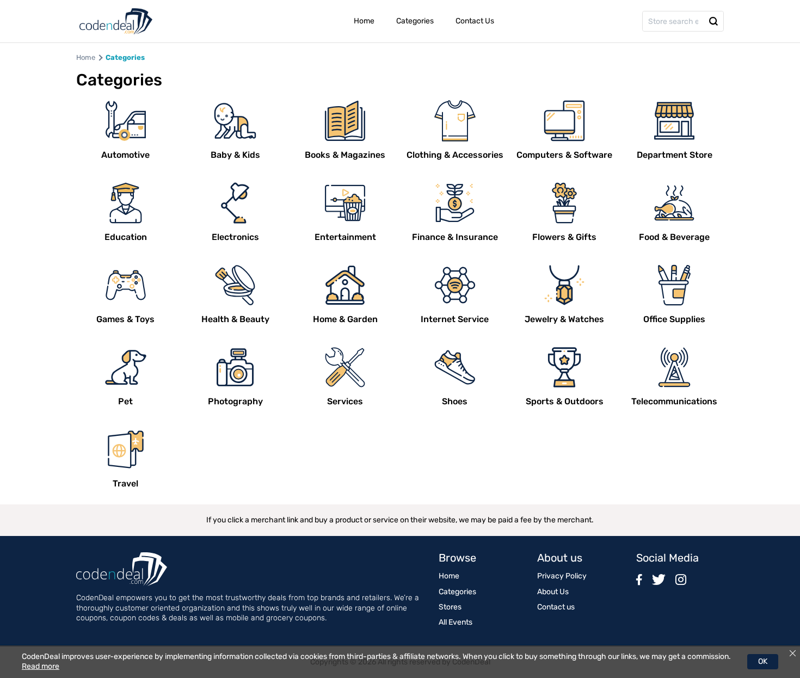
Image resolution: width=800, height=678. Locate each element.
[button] (713, 21)
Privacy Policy (562, 576)
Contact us (556, 607)
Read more (40, 666)
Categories (415, 21)
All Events (455, 622)
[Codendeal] (116, 21)
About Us (553, 591)
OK (762, 661)
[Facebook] (639, 579)
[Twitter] (659, 579)
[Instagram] (680, 579)
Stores (450, 607)
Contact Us (475, 21)
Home (364, 21)
